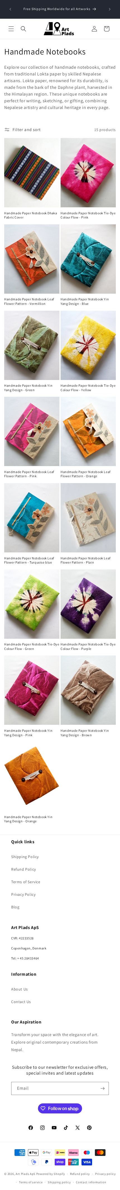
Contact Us (21, 1001)
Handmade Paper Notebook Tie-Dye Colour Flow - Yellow (88, 387)
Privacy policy (105, 1174)
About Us (19, 989)
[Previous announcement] (10, 9)
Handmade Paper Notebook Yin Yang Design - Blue (85, 301)
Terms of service (30, 1182)
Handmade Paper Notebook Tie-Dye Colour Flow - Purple (88, 646)
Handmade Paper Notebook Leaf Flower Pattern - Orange (86, 474)
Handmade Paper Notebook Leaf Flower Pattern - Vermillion (29, 301)
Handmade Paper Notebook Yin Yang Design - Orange (28, 819)
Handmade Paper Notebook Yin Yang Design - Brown (85, 732)
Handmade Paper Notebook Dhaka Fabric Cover (30, 215)
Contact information (91, 1182)
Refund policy (80, 1174)
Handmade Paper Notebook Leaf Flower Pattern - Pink (29, 474)
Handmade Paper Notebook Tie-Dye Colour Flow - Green (31, 646)
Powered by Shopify (50, 1174)
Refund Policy (23, 869)
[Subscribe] (102, 1088)
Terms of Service (25, 881)
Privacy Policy (23, 894)
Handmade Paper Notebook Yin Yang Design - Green (28, 387)
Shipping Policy (25, 856)
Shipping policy (59, 1182)
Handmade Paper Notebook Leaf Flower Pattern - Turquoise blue (29, 560)
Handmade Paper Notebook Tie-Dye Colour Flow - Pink (88, 215)
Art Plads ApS (25, 1174)
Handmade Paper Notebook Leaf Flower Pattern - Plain (86, 560)
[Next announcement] (110, 9)
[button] (11, 29)
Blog (15, 906)
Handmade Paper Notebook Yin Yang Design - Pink (28, 732)
